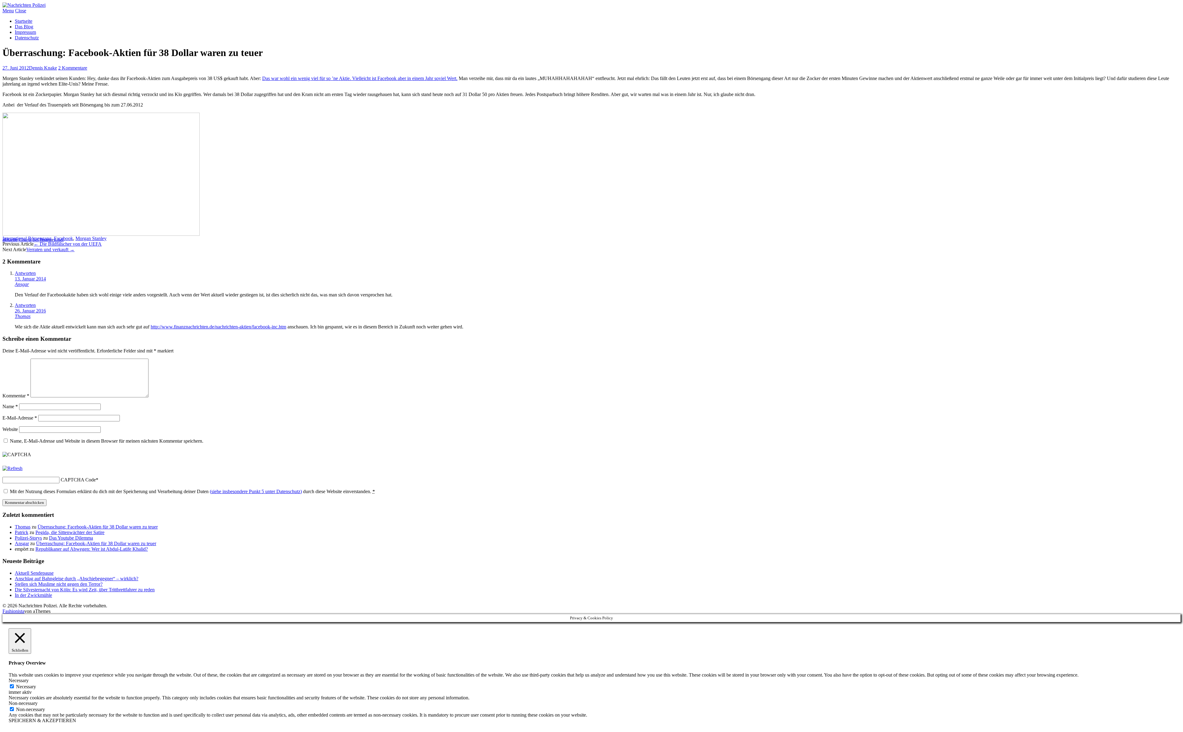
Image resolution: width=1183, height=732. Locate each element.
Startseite (23, 21)
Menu (8, 10)
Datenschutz (27, 37)
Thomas (22, 316)
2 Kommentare (72, 67)
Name (10, 406)
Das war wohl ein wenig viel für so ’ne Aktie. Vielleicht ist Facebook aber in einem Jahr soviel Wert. (359, 78)
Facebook (63, 238)
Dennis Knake (43, 67)
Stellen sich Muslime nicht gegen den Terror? (59, 584)
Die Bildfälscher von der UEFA (68, 244)
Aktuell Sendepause (34, 573)
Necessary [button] (19, 680)
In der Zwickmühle (33, 595)
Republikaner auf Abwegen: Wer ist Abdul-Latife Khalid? (91, 549)
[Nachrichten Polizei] (24, 5)
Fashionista (13, 611)
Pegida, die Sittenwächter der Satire (69, 532)
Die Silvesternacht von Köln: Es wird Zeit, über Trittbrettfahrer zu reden (85, 589)
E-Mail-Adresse (19, 417)
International (14, 238)
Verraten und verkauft (50, 249)
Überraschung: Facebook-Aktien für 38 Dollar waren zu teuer (98, 526)
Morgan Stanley (91, 238)
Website (10, 429)
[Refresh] (12, 468)
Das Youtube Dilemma (71, 538)
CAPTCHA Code (78, 479)
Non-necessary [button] (23, 703)
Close (20, 10)
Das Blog (24, 26)
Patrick (21, 532)
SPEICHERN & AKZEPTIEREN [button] (42, 720)
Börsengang (39, 238)
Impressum (25, 32)
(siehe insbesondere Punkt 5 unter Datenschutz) (256, 491)
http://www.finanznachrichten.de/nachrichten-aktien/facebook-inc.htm (218, 326)
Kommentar (15, 395)
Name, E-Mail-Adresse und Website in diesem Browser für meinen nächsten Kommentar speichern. (106, 441)
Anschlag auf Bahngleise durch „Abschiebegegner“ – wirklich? (76, 578)
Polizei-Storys (28, 538)
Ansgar (22, 284)
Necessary (26, 686)
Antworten (25, 273)
